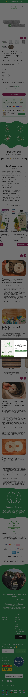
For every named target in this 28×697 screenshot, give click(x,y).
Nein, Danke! (20, 352)
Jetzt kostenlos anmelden (20, 350)
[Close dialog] (26, 340)
